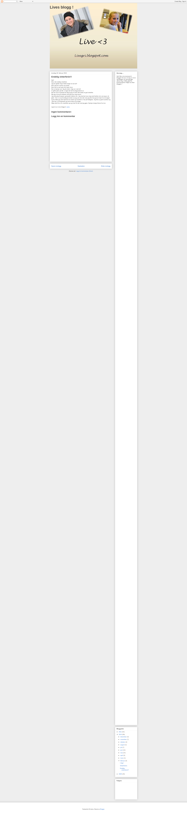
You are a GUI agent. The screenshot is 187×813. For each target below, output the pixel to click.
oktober (122, 742)
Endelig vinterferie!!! (124, 769)
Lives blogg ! (61, 7)
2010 (120, 734)
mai (121, 753)
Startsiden (81, 166)
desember (123, 737)
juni (121, 750)
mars (122, 758)
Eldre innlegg (105, 166)
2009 (120, 774)
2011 (120, 732)
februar (122, 760)
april (121, 755)
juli (121, 747)
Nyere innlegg (56, 166)
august (122, 745)
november (123, 739)
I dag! (121, 763)
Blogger (102, 809)
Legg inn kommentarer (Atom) (84, 171)
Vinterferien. (123, 765)
